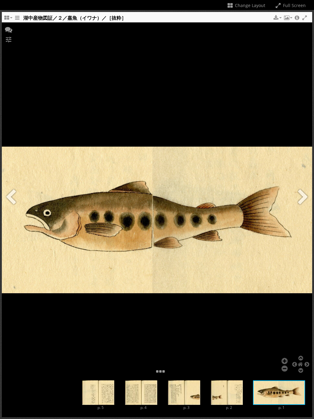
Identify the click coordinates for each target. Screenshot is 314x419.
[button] (276, 18)
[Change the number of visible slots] (8, 19)
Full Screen (294, 5)
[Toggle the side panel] (17, 19)
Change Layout (249, 5)
